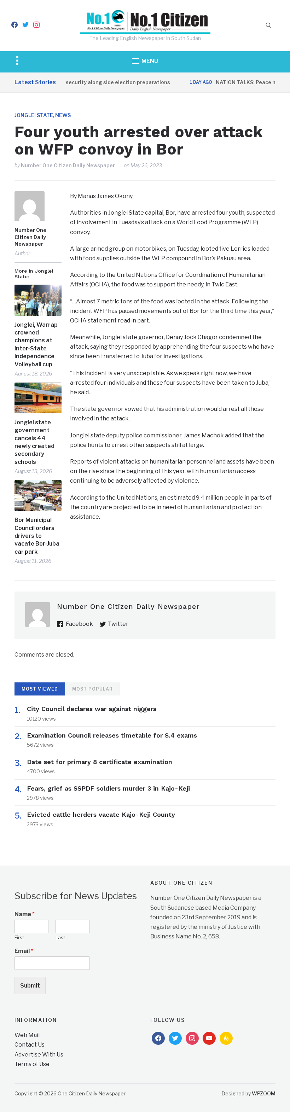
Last (60, 937)
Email (23, 951)
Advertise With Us (38, 1054)
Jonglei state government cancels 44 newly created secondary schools (34, 442)
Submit (30, 985)
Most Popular (92, 689)
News (63, 115)
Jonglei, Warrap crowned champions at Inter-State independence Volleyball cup (36, 344)
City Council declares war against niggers (91, 708)
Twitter (118, 624)
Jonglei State (33, 115)
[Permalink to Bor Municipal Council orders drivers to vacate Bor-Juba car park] (38, 495)
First (19, 937)
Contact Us (29, 1044)
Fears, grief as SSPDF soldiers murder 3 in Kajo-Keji (108, 788)
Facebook (79, 624)
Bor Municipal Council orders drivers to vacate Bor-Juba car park (36, 536)
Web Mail (27, 1035)
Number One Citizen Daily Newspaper (68, 165)
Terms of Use (32, 1064)
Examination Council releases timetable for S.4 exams (112, 735)
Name (24, 914)
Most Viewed (40, 689)
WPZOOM (264, 1093)
